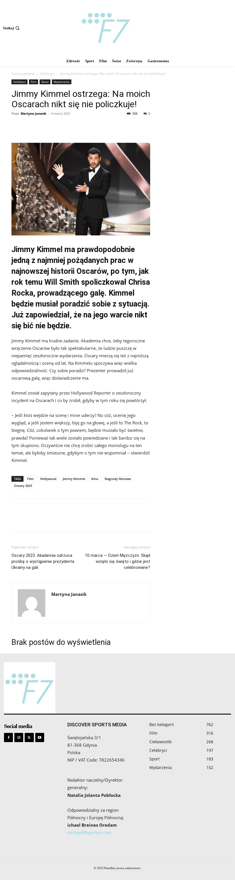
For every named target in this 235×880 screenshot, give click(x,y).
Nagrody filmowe (118, 479)
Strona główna (22, 73)
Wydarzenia (62, 82)
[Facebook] (17, 126)
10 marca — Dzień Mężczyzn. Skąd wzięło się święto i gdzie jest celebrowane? (117, 561)
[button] (12, 28)
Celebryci (47, 73)
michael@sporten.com (89, 832)
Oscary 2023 (23, 485)
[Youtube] (39, 737)
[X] (30, 126)
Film (33, 82)
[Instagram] (18, 737)
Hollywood (48, 479)
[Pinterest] (43, 126)
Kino (94, 479)
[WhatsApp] (56, 126)
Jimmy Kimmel (74, 479)
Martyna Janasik (33, 113)
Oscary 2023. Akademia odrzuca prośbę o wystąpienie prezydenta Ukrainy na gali (42, 561)
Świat (45, 82)
